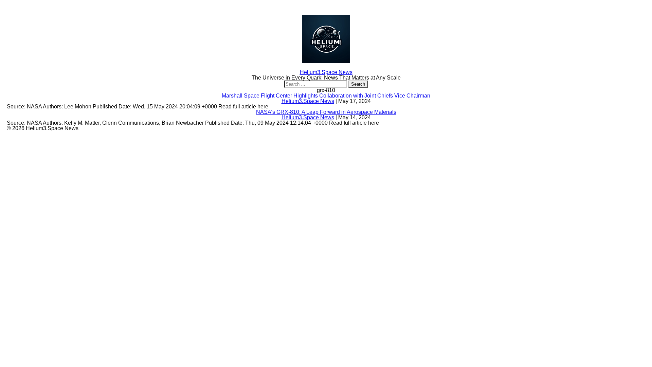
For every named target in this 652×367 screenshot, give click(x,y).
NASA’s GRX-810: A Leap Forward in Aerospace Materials (326, 112)
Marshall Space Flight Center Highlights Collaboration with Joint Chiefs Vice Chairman (326, 96)
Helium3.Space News (308, 101)
